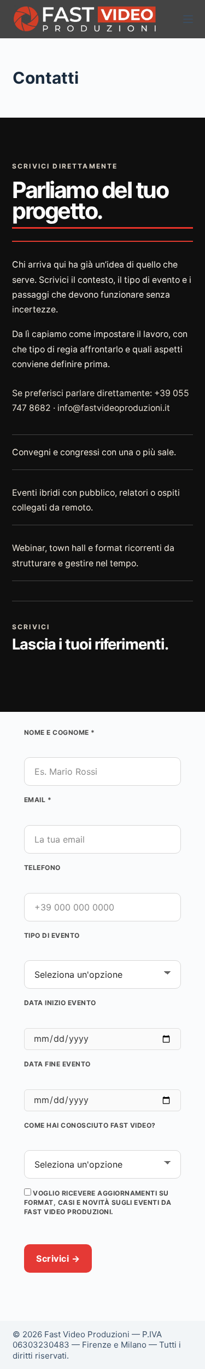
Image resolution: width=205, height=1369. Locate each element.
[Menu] (188, 19)
